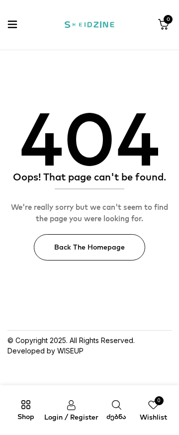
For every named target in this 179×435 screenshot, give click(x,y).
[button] (163, 25)
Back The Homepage (89, 247)
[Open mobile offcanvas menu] (12, 24)
